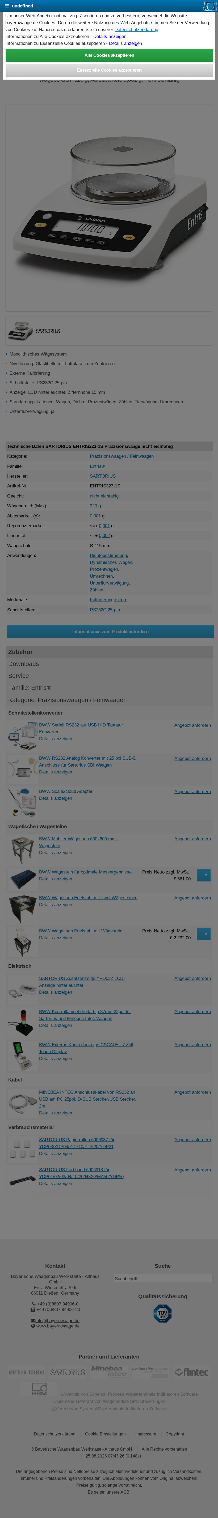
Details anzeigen (109, 36)
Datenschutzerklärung (136, 29)
